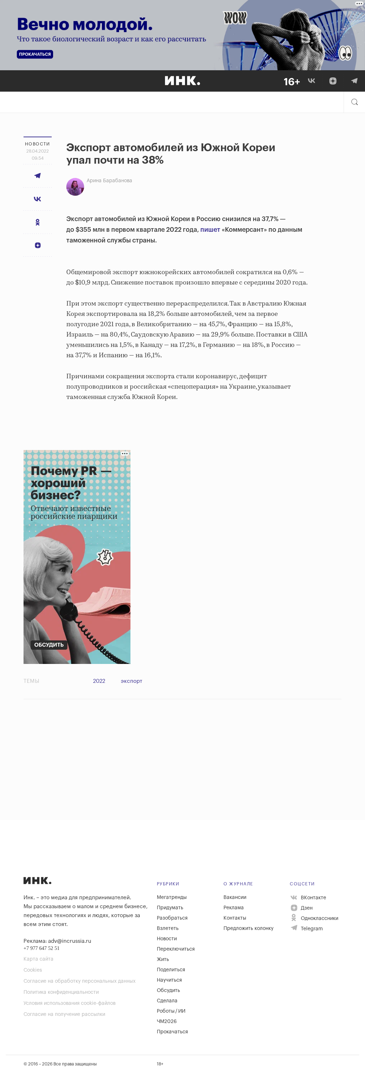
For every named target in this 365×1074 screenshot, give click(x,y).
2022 (99, 681)
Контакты (234, 918)
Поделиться (171, 969)
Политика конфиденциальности (61, 992)
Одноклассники (318, 918)
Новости (167, 938)
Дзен (306, 908)
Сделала (167, 1000)
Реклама (233, 907)
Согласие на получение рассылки (64, 1014)
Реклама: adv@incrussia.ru (57, 941)
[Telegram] (354, 81)
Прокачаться (172, 1031)
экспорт (131, 681)
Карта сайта (38, 959)
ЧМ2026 (167, 1021)
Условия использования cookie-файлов (69, 1003)
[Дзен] (333, 81)
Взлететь (168, 928)
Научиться (169, 980)
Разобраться (172, 918)
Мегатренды (172, 897)
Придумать (170, 907)
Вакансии (234, 897)
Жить (163, 959)
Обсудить (168, 990)
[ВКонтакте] (311, 81)
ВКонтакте (312, 897)
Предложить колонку (248, 928)
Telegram (311, 928)
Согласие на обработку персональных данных (79, 981)
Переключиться (176, 949)
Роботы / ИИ (171, 1011)
